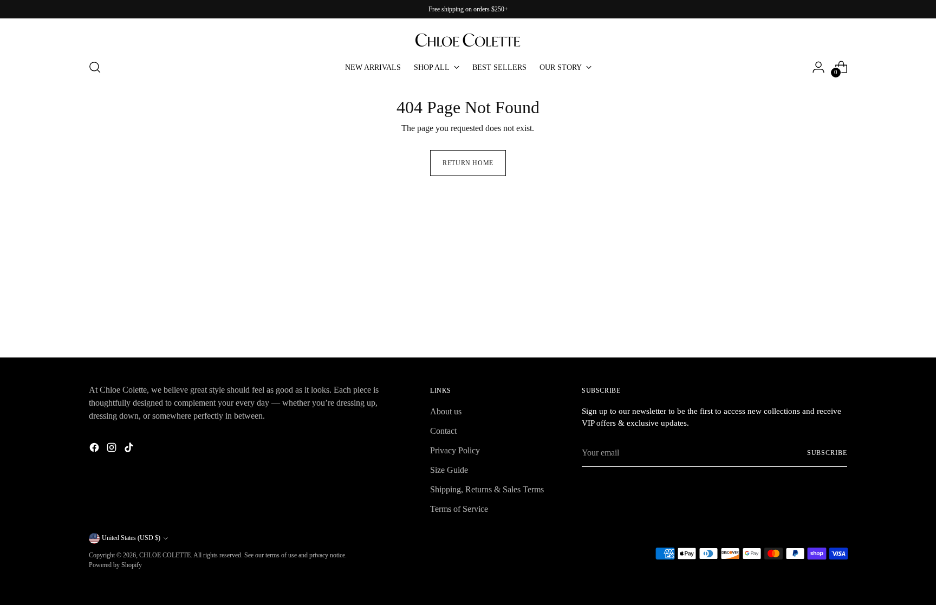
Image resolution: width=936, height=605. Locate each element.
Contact (443, 430)
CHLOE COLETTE (165, 555)
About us (445, 411)
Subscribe (827, 453)
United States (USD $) (131, 538)
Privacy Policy (455, 450)
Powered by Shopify (115, 565)
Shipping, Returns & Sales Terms (487, 489)
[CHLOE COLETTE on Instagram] (112, 449)
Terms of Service (459, 508)
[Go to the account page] (818, 67)
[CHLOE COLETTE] (468, 35)
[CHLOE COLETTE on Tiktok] (129, 449)
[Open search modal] (95, 67)
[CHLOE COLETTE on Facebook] (95, 449)
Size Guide (449, 469)
